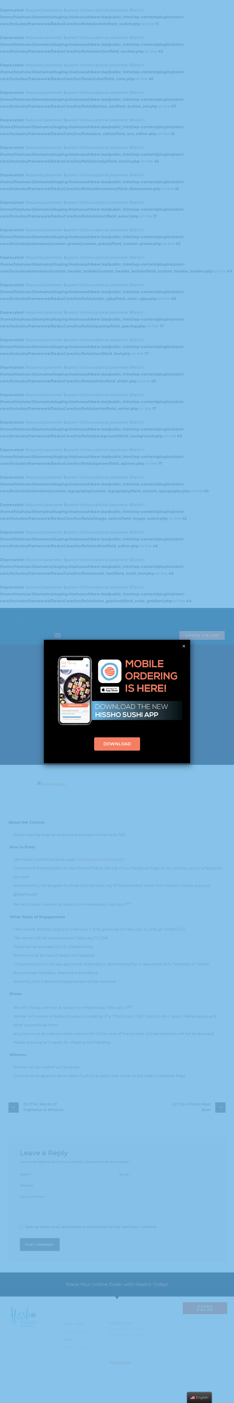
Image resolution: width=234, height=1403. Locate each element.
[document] (117, 701)
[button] (117, 744)
